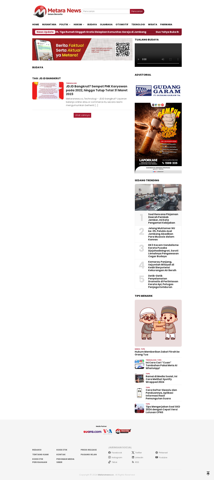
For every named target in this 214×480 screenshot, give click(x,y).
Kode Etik (61, 449)
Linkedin (139, 457)
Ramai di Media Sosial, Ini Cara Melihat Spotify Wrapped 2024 (161, 379)
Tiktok (114, 462)
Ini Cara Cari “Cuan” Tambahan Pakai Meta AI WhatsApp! (161, 365)
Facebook (117, 452)
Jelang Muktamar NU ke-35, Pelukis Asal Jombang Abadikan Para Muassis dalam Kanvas (161, 234)
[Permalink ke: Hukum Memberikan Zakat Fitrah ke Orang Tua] (158, 323)
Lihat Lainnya (82, 115)
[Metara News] (57, 11)
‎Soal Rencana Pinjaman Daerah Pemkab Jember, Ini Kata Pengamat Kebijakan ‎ (163, 218)
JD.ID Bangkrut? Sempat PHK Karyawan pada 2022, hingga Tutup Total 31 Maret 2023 (97, 90)
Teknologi (71, 83)
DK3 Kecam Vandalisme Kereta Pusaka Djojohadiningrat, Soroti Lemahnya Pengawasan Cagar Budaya (163, 251)
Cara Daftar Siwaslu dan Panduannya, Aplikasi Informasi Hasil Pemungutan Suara (161, 394)
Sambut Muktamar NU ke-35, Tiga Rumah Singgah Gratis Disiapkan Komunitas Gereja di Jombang (66, 32)
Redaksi (36, 449)
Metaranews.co (106, 474)
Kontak (60, 454)
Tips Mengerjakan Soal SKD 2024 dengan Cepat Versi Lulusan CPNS (163, 409)
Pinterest (163, 452)
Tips (143, 349)
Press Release (89, 449)
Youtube (163, 457)
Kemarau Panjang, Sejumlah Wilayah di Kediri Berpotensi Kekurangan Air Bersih (162, 266)
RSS (137, 462)
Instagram (117, 457)
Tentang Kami (40, 454)
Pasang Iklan (89, 454)
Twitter (138, 452)
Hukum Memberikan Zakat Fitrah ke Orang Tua (157, 353)
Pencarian (137, 11)
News (137, 349)
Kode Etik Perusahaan (39, 461)
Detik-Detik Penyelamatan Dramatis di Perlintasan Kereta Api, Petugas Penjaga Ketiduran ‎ (163, 281)
